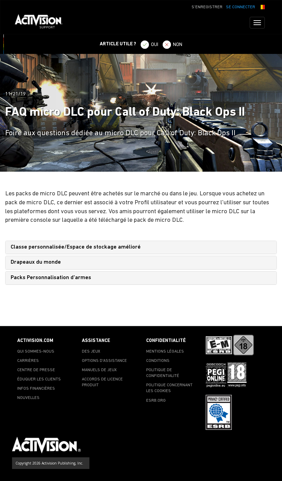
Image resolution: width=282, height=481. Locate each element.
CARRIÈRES (28, 361)
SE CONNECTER (240, 7)
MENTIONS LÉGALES (165, 352)
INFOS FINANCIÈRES (36, 389)
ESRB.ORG (156, 401)
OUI (154, 44)
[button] (262, 6)
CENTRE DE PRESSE (36, 370)
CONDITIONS (158, 361)
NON (177, 44)
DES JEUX (91, 352)
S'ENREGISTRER (207, 7)
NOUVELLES (28, 398)
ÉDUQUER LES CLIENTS (39, 379)
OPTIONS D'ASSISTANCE (104, 361)
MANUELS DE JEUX (99, 370)
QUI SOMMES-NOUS (35, 352)
